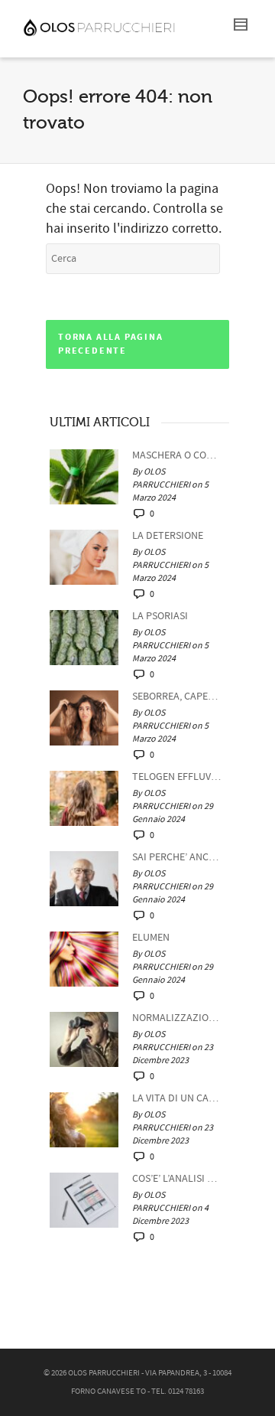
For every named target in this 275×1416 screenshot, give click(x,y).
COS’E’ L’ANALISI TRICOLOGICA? (177, 1179)
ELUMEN (151, 937)
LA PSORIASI (160, 616)
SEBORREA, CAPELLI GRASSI (177, 696)
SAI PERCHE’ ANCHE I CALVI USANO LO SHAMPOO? (177, 857)
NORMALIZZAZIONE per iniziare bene (177, 1018)
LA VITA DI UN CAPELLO (177, 1098)
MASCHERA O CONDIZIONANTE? (177, 455)
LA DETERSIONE (167, 536)
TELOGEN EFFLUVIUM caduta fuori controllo (177, 777)
